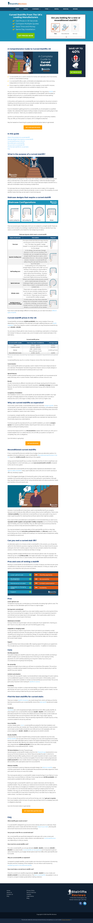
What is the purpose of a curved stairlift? (19, 137)
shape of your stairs (43, 826)
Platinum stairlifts (47, 767)
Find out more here (66, 919)
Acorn (22, 725)
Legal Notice (30, 896)
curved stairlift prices (50, 838)
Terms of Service (31, 892)
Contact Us (10, 894)
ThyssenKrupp (42, 752)
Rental (56, 9)
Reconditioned (65, 28)
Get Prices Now (75, 72)
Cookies (29, 894)
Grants (25, 9)
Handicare (10, 710)
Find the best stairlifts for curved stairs (18, 147)
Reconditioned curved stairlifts (16, 143)
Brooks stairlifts (12, 738)
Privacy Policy (30, 890)
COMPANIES (35, 9)
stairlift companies (23, 700)
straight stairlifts (49, 405)
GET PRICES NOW (25, 36)
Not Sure (75, 28)
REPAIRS (75, 9)
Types (46, 9)
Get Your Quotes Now (33, 127)
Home (8, 890)
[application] (31, 167)
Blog (28, 898)
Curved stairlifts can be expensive (32, 850)
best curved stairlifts (39, 875)
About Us (9, 892)
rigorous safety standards (15, 470)
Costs (17, 9)
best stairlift (43, 702)
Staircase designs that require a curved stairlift (20, 139)
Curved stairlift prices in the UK (16, 141)
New (55, 28)
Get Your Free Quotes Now (33, 811)
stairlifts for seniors (35, 681)
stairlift (51, 91)
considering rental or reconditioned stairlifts (20, 865)
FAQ (9, 149)
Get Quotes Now (32, 443)
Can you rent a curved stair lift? (16, 145)
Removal (66, 9)
